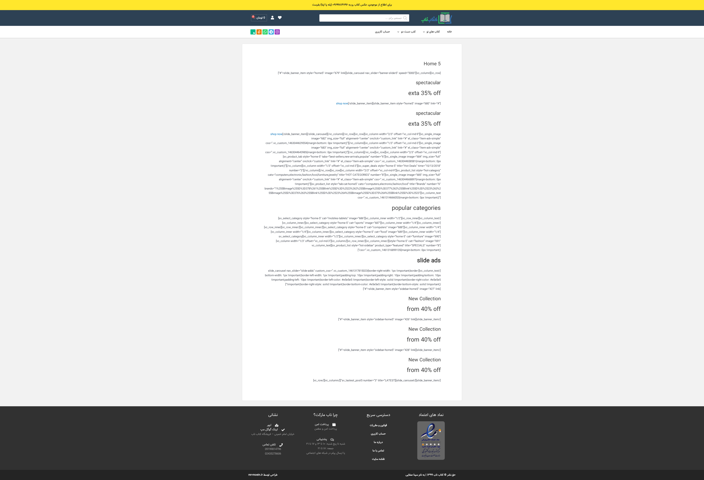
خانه (449, 32)
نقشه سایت (378, 459)
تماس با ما (378, 451)
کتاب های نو (433, 32)
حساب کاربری (382, 32)
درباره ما (378, 442)
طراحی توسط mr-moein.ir (263, 475)
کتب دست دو (408, 32)
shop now (342, 104)
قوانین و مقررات (378, 425)
